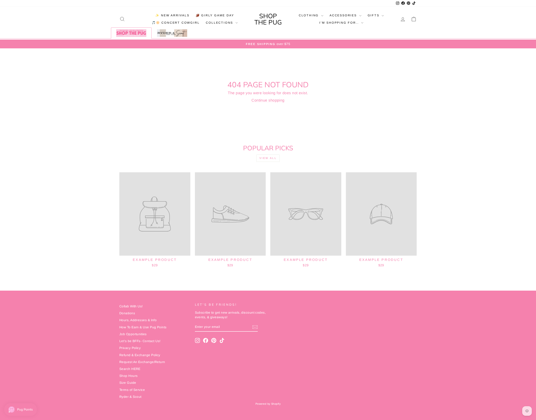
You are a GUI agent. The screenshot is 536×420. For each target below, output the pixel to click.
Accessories (344, 15)
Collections (220, 22)
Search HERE (129, 369)
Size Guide (127, 382)
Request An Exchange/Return (142, 362)
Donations (127, 313)
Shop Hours (128, 375)
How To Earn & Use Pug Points (143, 327)
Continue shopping (268, 100)
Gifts (374, 15)
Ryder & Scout (130, 396)
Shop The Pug (268, 19)
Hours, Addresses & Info (138, 320)
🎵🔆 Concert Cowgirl (176, 22)
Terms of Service (132, 390)
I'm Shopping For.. (339, 22)
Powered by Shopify (268, 403)
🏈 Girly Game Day (215, 15)
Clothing (309, 15)
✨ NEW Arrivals (172, 15)
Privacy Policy (130, 348)
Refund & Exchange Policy (139, 355)
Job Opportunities (133, 334)
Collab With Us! (131, 306)
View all (268, 158)
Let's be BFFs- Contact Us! (140, 341)
